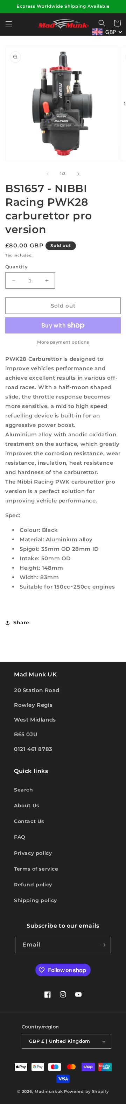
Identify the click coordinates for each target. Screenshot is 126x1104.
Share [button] (21, 622)
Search (23, 790)
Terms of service (36, 869)
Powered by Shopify (86, 1091)
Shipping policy (35, 900)
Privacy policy (33, 853)
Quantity (16, 266)
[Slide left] (47, 174)
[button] (8, 24)
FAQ (20, 837)
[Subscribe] (103, 945)
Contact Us (29, 821)
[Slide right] (78, 174)
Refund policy (33, 884)
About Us (26, 805)
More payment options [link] (63, 342)
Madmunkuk (49, 1091)
